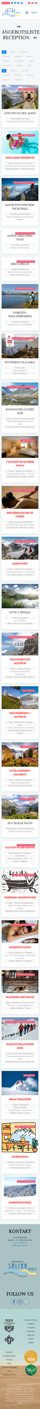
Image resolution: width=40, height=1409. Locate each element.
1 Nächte (13, 71)
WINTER (13, 52)
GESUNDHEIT (7, 66)
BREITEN (18, 1389)
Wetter (30, 1339)
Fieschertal (21, 1401)
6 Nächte (6, 80)
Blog (9, 1363)
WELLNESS (24, 52)
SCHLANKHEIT (19, 61)
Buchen (6, 3)
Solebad (31, 1324)
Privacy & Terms (9, 1375)
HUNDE (31, 61)
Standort (9, 1352)
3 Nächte (6, 75)
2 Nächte (25, 71)
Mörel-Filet (9, 1399)
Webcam (30, 1335)
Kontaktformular (9, 1356)
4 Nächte (18, 75)
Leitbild (31, 1343)
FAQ (9, 1371)
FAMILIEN (20, 66)
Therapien (31, 1328)
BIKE (29, 66)
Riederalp (17, 1399)
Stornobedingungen (9, 1367)
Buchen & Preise (31, 1320)
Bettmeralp (25, 1399)
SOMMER (6, 61)
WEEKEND (6, 56)
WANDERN (18, 56)
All (4, 52)
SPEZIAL (29, 56)
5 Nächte (30, 75)
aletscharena (19, 1394)
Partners (9, 1360)
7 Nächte (18, 80)
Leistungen (31, 1331)
